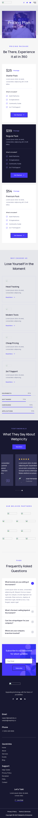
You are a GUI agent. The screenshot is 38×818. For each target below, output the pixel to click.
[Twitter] (17, 699)
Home (4, 747)
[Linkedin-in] (25, 699)
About (4, 751)
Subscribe (19, 668)
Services (5, 754)
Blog (3, 760)
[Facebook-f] (13, 699)
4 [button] (22, 490)
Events (4, 757)
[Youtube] (21, 699)
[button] (19, 114)
